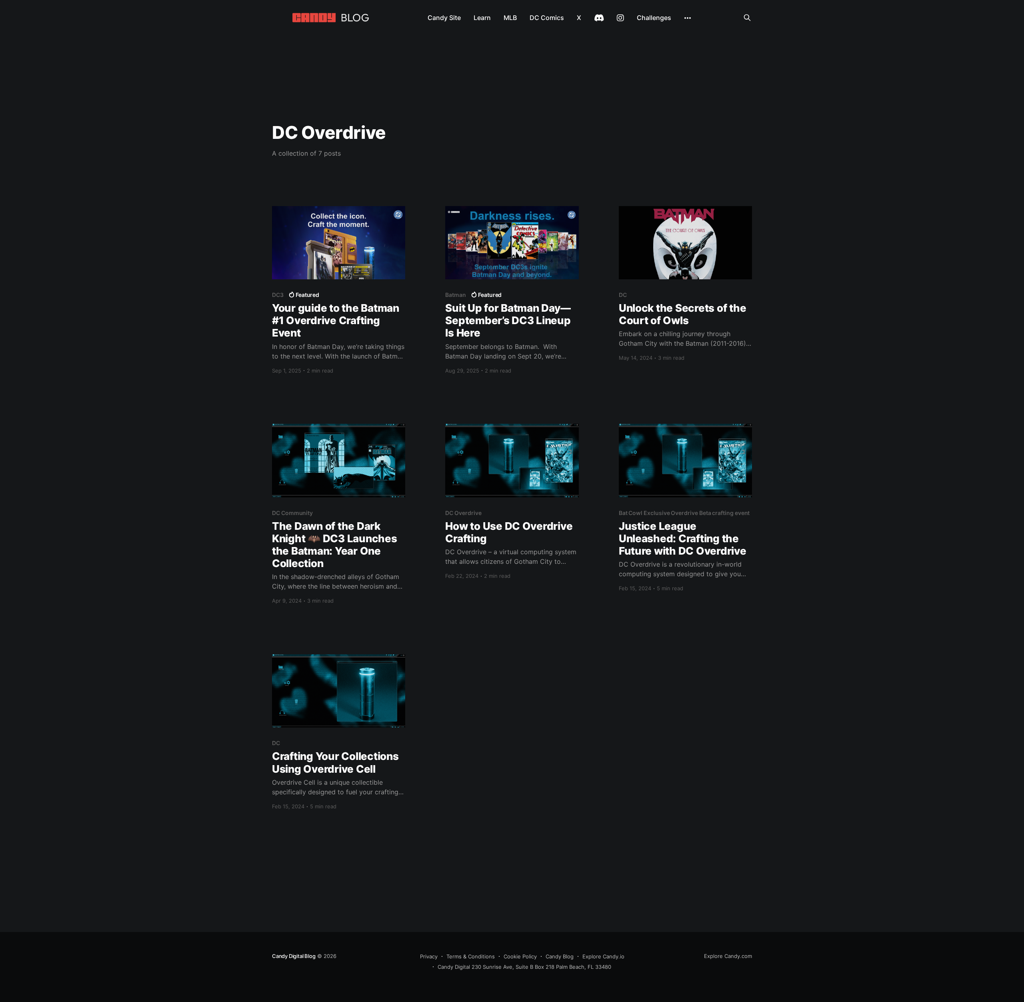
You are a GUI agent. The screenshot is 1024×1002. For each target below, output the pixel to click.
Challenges (654, 18)
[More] (688, 18)
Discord (599, 18)
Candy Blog (560, 956)
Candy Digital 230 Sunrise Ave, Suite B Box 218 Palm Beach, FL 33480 (524, 967)
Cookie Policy (520, 956)
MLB (510, 18)
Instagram (620, 18)
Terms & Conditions (470, 956)
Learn (482, 18)
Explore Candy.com (728, 956)
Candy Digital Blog (294, 956)
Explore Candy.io (603, 956)
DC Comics (547, 18)
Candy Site (444, 18)
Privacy (429, 956)
